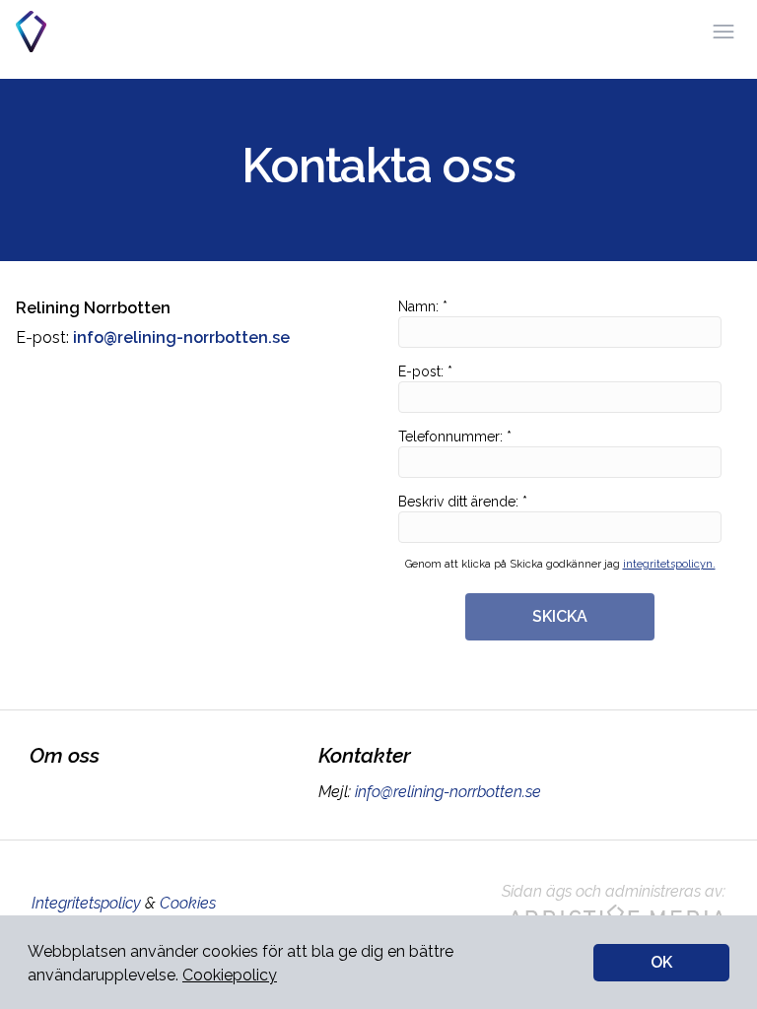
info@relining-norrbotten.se (448, 791)
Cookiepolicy (229, 975)
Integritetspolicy (86, 903)
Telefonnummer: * (455, 436)
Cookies (188, 903)
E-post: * (425, 371)
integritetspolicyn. (669, 564)
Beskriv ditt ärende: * (462, 501)
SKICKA (559, 616)
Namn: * (422, 306)
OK (661, 962)
